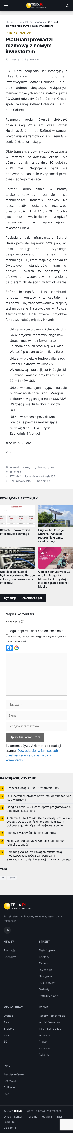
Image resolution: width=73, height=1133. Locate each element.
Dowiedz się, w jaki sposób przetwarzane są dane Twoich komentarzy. (32, 755)
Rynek (50, 467)
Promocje (9, 950)
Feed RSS (10, 1121)
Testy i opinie (47, 950)
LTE (33, 467)
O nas (7, 1116)
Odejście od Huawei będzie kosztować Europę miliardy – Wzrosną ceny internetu (17, 577)
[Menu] (6, 5)
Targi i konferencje (50, 1028)
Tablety (43, 963)
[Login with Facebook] (9, 648)
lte (11, 471)
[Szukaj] (67, 5)
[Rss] (7, 930)
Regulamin (47, 1116)
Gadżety (44, 989)
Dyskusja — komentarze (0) (23, 598)
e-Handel (44, 1048)
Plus (6, 1035)
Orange (8, 1015)
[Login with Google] (16, 648)
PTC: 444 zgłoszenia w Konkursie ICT (32, 476)
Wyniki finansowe (49, 1022)
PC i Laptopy (47, 982)
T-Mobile (9, 1028)
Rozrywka (10, 1081)
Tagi (59, 1116)
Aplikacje (9, 1087)
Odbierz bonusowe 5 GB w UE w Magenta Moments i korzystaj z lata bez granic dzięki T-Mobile (54, 579)
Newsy (41, 467)
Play (6, 1022)
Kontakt (19, 1116)
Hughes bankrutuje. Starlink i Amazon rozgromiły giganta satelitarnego (51, 535)
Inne (7, 1065)
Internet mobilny (34, 21)
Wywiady (44, 1035)
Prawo (43, 1041)
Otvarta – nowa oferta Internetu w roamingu (15, 532)
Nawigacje (45, 976)
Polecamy (10, 956)
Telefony (44, 956)
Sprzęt (44, 941)
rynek (17, 471)
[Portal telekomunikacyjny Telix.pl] (36, 5)
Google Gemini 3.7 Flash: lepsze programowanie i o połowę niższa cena (39, 809)
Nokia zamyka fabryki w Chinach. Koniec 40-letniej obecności (36, 842)
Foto (6, 1093)
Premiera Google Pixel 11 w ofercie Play (33, 788)
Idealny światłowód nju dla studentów (31, 832)
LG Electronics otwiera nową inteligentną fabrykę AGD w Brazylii (39, 797)
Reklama (44, 1054)
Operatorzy (13, 1006)
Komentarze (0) (15, 621)
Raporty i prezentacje (52, 1015)
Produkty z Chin (48, 995)
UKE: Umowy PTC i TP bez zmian (30, 480)
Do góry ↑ (10, 1127)
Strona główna (14, 21)
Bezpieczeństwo (14, 1074)
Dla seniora (45, 969)
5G (5, 1041)
